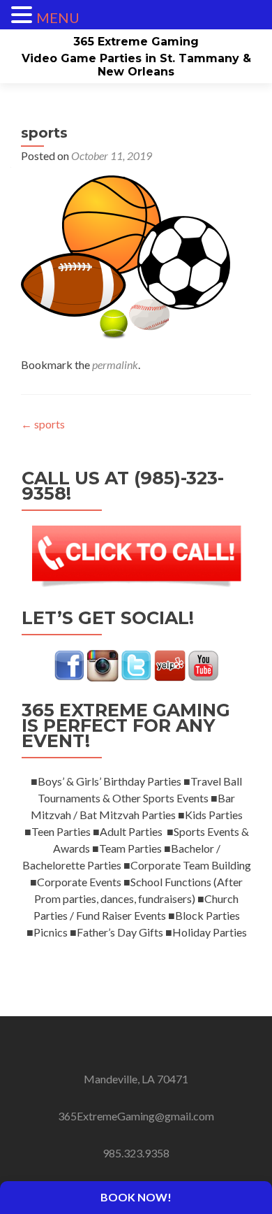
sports (43, 424)
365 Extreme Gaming (136, 41)
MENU (58, 17)
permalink (115, 364)
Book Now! (136, 1197)
